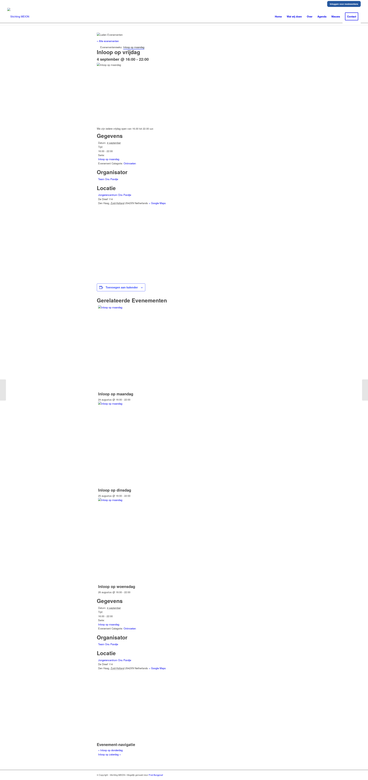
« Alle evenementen (108, 41)
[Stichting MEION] (18, 16)
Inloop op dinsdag (114, 490)
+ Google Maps (157, 203)
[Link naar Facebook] (268, 775)
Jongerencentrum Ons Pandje (114, 195)
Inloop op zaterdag (109, 754)
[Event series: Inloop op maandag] (132, 399)
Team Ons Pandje (108, 179)
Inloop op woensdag (116, 586)
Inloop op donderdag (110, 750)
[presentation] (155, 307)
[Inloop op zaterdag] (365, 390)
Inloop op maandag (108, 159)
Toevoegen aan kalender (122, 287)
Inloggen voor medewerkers (344, 3)
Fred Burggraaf (156, 774)
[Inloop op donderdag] (3, 390)
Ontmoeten (130, 163)
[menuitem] (278, 16)
